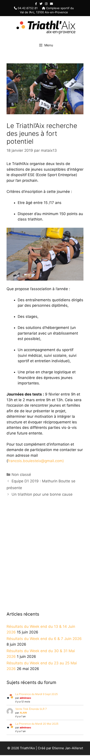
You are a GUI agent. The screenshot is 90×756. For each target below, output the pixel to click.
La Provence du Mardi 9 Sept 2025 (36, 694)
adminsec (25, 697)
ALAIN (23, 712)
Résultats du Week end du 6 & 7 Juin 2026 (44, 638)
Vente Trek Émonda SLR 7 (31, 709)
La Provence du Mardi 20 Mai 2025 (36, 723)
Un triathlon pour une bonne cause (42, 494)
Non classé (21, 474)
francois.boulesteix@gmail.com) (36, 461)
